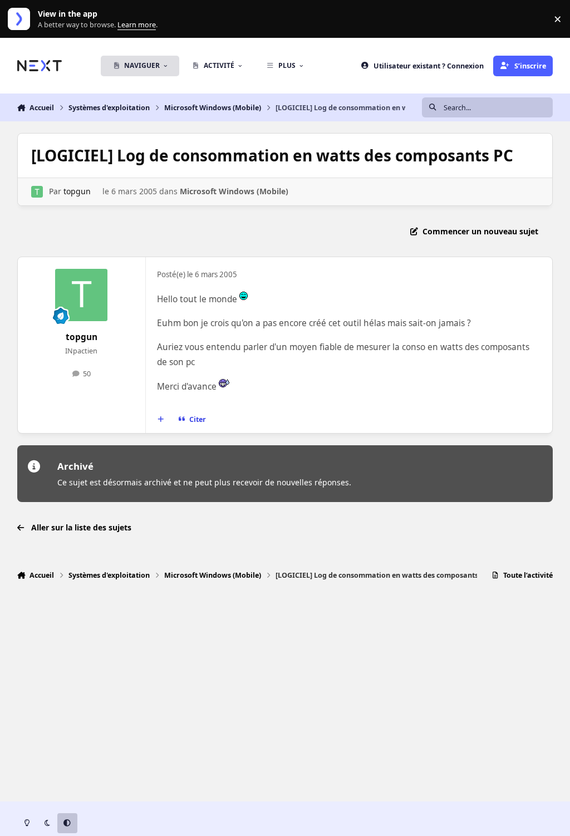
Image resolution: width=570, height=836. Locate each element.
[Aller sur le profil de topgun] (37, 192)
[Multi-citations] (160, 420)
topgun (77, 191)
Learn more (21, 19)
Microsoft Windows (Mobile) (234, 191)
